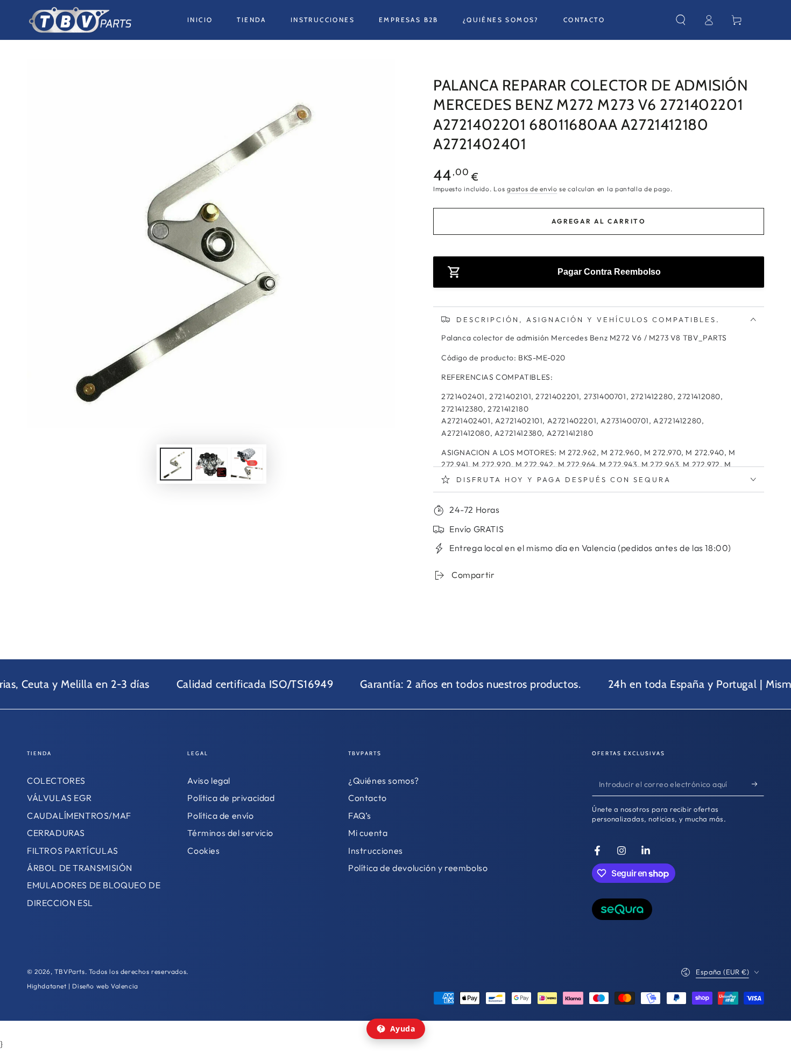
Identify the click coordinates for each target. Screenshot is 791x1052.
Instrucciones (375, 850)
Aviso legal (208, 780)
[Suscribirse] (758, 784)
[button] (681, 20)
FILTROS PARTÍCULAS (72, 850)
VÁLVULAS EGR (59, 797)
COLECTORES (56, 780)
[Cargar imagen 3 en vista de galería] (247, 464)
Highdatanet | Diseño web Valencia (82, 986)
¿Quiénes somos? (383, 780)
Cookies (203, 850)
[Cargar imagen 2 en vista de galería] (211, 464)
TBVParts (69, 971)
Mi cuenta (367, 832)
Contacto (367, 797)
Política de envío (220, 815)
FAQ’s (359, 815)
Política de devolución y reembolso (418, 867)
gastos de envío (532, 189)
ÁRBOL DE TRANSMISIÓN (79, 867)
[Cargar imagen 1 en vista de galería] (176, 464)
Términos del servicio (230, 832)
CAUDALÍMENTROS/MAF (79, 815)
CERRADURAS (56, 832)
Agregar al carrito (599, 221)
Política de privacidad (230, 797)
